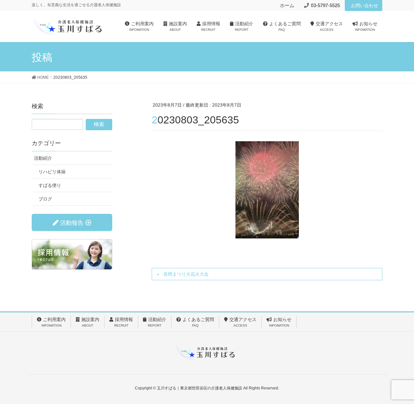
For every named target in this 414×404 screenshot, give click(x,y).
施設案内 (90, 322)
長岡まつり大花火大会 (186, 274)
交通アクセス (242, 322)
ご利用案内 (53, 322)
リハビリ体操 (52, 171)
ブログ (45, 199)
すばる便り (49, 185)
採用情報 (123, 322)
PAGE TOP (398, 386)
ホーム (287, 5)
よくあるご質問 (198, 322)
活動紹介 (43, 158)
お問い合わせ (364, 5)
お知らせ (280, 322)
